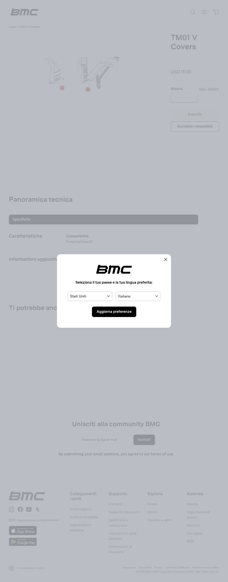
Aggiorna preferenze (114, 311)
